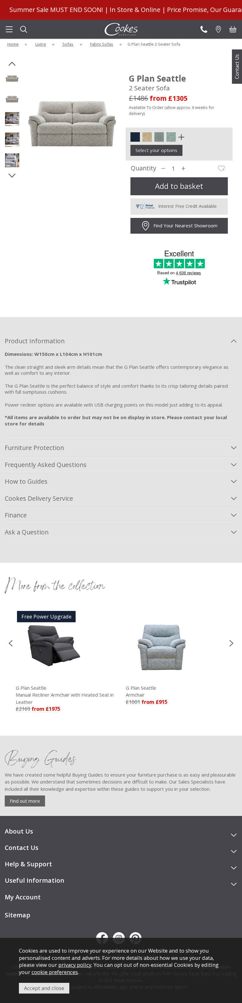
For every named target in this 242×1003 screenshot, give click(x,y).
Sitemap (17, 915)
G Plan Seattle (96, 691)
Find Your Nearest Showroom (185, 225)
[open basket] (232, 29)
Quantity (143, 168)
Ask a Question (27, 532)
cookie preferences (55, 972)
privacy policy (74, 964)
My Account (23, 897)
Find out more (25, 801)
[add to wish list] (221, 168)
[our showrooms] (218, 29)
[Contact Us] (203, 29)
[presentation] (10, 643)
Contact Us (236, 66)
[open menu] (9, 29)
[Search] (23, 29)
